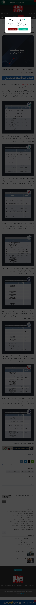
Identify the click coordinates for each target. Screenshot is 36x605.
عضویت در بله (23, 29)
